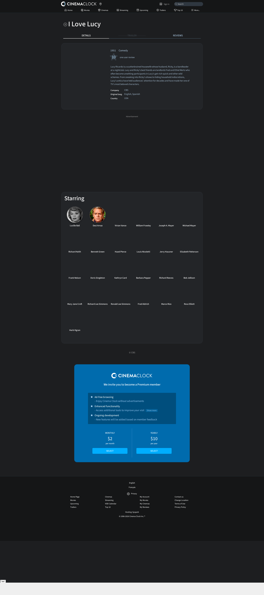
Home (70, 10)
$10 (154, 442)
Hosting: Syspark (132, 512)
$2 (110, 442)
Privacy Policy (180, 507)
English (132, 483)
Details (86, 35)
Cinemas (104, 10)
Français (132, 487)
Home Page (74, 496)
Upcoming (144, 10)
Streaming (124, 10)
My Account (144, 496)
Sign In (166, 4)
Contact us (179, 496)
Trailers (163, 10)
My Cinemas (145, 503)
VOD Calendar (110, 503)
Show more (151, 410)
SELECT (110, 450)
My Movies (144, 500)
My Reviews (144, 507)
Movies (87, 10)
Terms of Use (180, 503)
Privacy (134, 493)
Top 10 (180, 10)
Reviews (178, 35)
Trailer (132, 35)
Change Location (181, 500)
